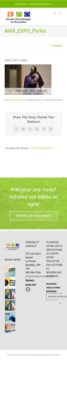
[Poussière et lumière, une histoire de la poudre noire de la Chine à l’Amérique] (10, 271)
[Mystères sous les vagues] (10, 328)
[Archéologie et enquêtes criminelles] (10, 294)
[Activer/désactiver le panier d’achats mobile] (54, 13)
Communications (15, 100)
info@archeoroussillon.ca (40, 4)
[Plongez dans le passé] (10, 316)
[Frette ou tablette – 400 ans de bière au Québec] (10, 282)
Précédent (56, 45)
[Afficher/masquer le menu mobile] (60, 13)
